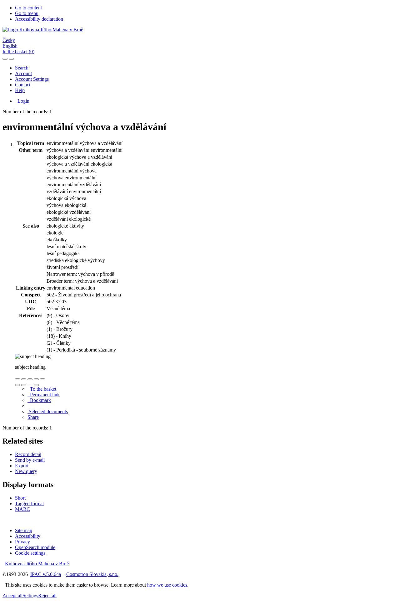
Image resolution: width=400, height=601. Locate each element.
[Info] (42, 379)
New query (26, 471)
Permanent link (44, 394)
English (10, 46)
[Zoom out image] (23, 379)
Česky (8, 40)
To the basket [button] (42, 389)
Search (21, 67)
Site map (23, 530)
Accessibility (27, 536)
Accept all (12, 595)
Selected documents (48, 411)
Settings (30, 595)
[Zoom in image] (17, 379)
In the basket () (18, 51)
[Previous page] (30, 385)
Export (21, 465)
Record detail (28, 454)
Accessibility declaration (39, 19)
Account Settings (32, 79)
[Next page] (36, 385)
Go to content (28, 7)
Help (20, 90)
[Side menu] (5, 59)
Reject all (47, 595)
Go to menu (26, 13)
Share (33, 417)
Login (22, 101)
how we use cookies (167, 585)
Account (23, 73)
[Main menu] (11, 59)
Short (20, 498)
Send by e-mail (30, 460)
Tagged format (29, 503)
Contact (22, 84)
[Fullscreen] (36, 379)
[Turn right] (23, 385)
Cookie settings (30, 553)
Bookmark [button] (39, 400)
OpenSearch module (35, 547)
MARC (22, 509)
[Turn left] (17, 385)
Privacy (22, 541)
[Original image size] (30, 379)
